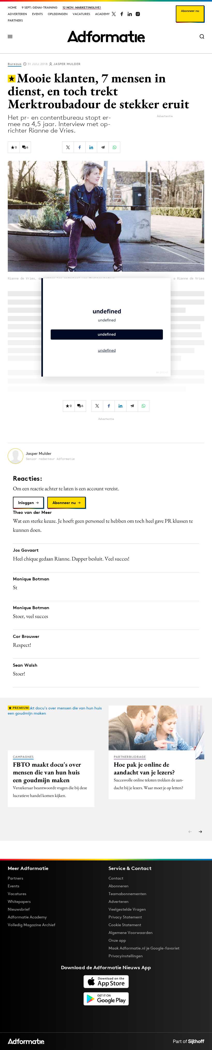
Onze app (117, 940)
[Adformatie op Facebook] (122, 14)
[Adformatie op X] (114, 14)
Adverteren (17, 14)
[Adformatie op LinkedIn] (130, 14)
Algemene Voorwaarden (131, 932)
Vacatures (81, 14)
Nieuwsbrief (19, 909)
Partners (15, 20)
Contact (116, 878)
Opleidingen (57, 14)
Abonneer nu (190, 11)
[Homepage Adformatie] (106, 36)
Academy (102, 14)
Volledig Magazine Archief (31, 924)
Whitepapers (19, 901)
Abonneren (118, 885)
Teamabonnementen (127, 893)
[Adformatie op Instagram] (138, 14)
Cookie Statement (125, 924)
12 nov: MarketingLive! (82, 7)
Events (37, 14)
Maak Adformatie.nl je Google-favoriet (144, 948)
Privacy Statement (125, 917)
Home (12, 7)
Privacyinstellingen (126, 956)
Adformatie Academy (27, 917)
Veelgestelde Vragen (127, 909)
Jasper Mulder (67, 64)
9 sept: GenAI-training (39, 7)
